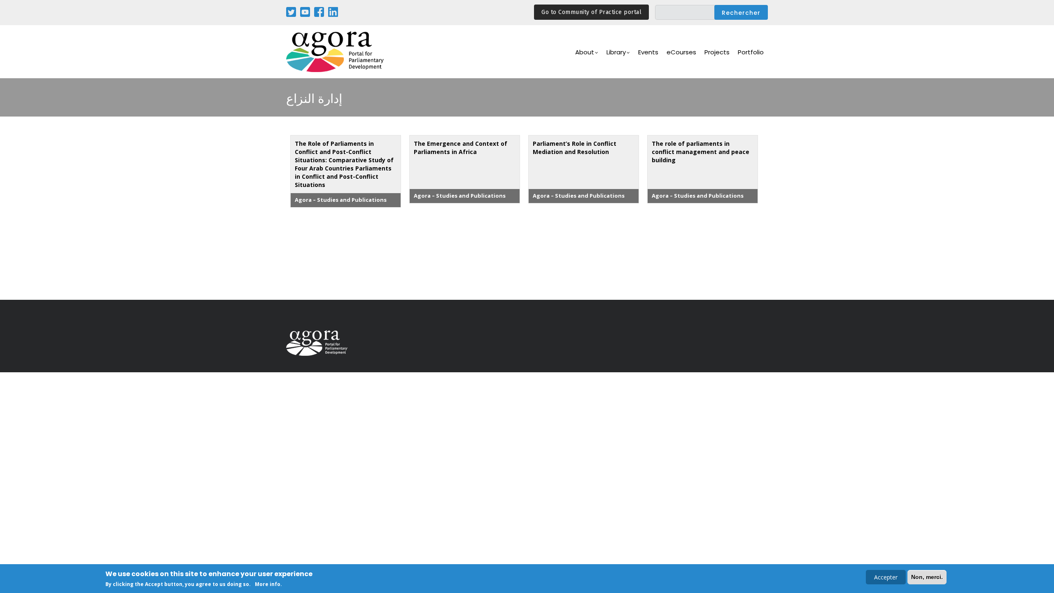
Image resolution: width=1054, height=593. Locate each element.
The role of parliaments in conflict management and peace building (700, 152)
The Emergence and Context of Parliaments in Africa (460, 148)
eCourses (681, 52)
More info (267, 584)
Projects (717, 52)
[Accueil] (335, 51)
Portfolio (751, 52)
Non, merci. (927, 577)
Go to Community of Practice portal (591, 12)
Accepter (886, 577)
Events (648, 52)
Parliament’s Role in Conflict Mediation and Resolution (574, 148)
